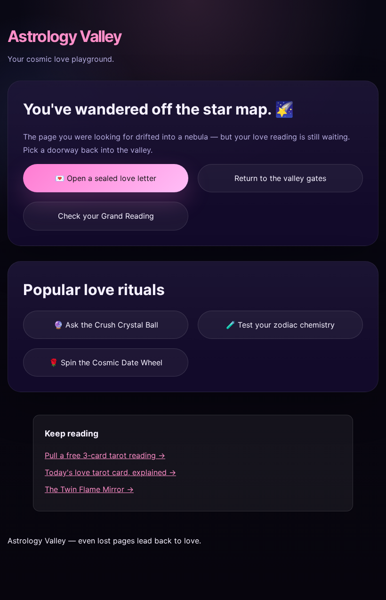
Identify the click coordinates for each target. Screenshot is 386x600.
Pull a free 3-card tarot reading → (105, 455)
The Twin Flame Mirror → (89, 489)
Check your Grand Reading (106, 216)
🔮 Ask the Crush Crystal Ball (106, 324)
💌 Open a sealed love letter (105, 178)
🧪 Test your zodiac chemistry (280, 324)
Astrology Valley (64, 36)
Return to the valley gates (280, 178)
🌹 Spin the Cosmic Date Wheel (105, 362)
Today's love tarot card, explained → (110, 472)
